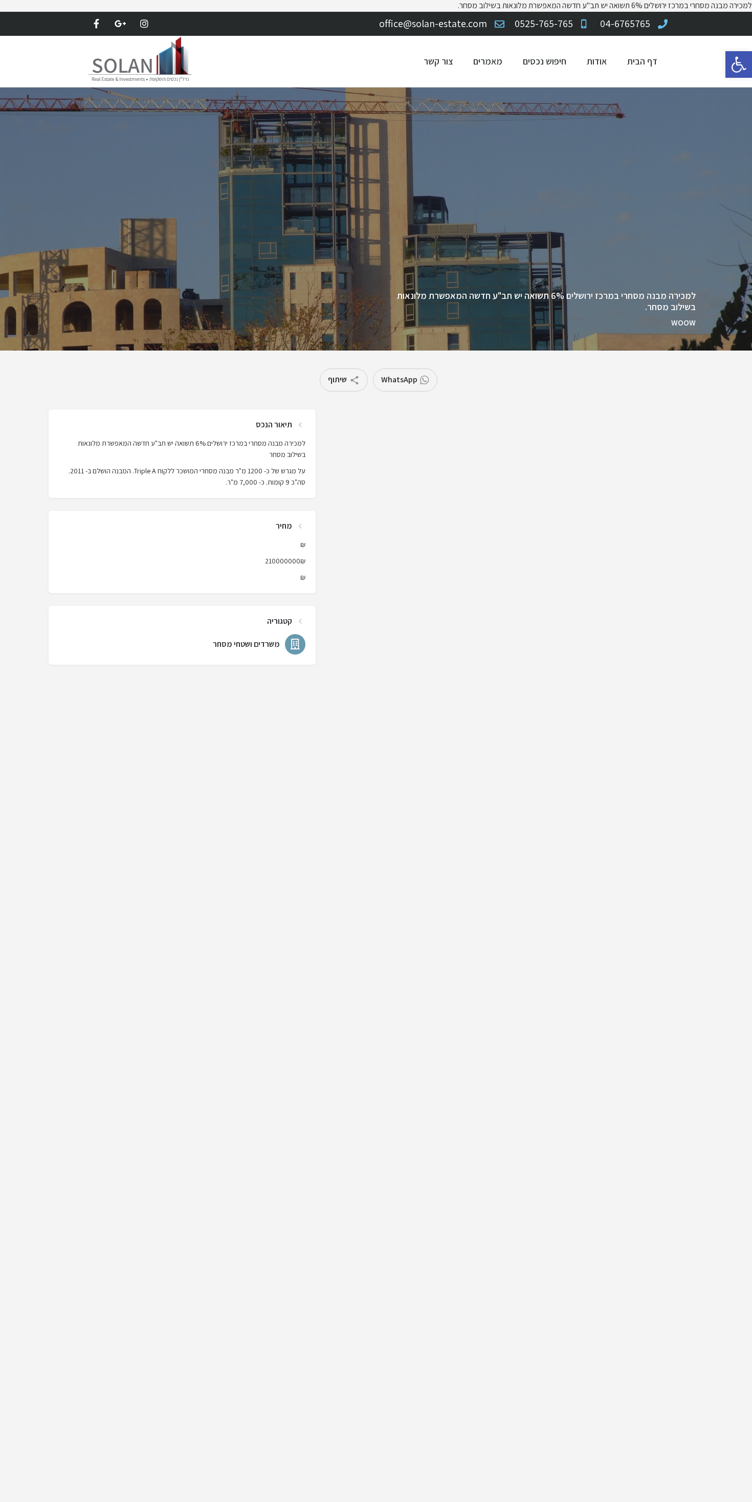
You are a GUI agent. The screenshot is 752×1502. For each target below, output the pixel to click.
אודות (597, 61)
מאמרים (487, 61)
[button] (738, 64)
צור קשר (438, 61)
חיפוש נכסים (544, 61)
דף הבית (642, 61)
